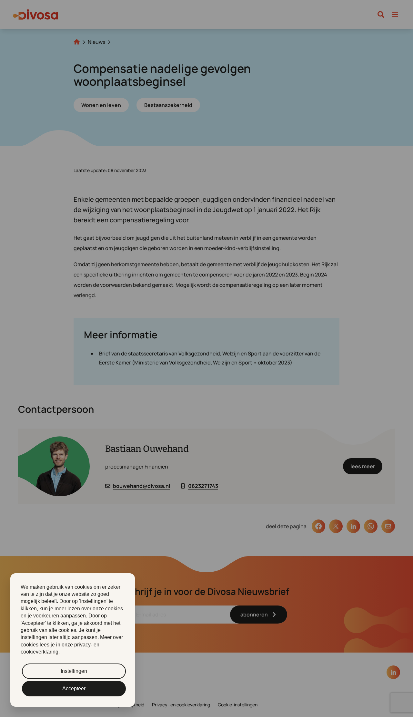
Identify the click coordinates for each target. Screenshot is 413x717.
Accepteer (74, 688)
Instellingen (74, 671)
